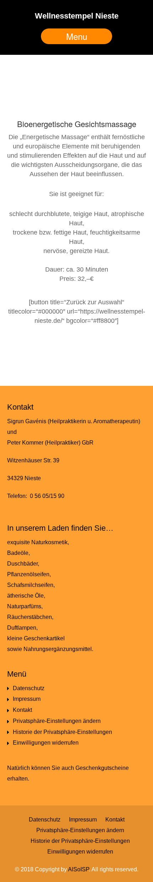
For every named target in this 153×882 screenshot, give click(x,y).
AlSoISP (78, 869)
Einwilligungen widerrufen (46, 743)
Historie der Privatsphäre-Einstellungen (62, 732)
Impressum (27, 699)
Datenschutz (28, 688)
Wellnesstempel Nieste (76, 15)
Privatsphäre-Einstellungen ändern (57, 721)
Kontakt (22, 710)
